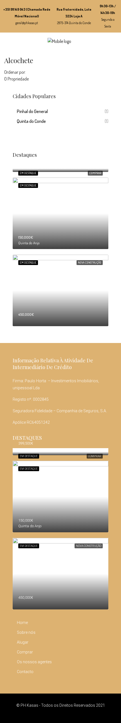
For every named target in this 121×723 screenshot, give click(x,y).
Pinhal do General (32, 111)
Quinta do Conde (31, 121)
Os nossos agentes (34, 662)
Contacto (25, 671)
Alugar (22, 642)
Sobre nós (26, 632)
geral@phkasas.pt (26, 23)
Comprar (95, 173)
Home (22, 622)
